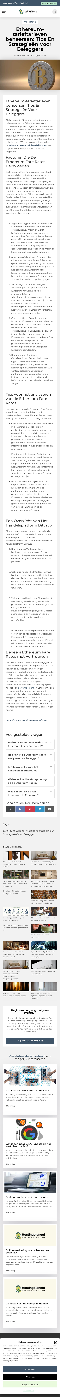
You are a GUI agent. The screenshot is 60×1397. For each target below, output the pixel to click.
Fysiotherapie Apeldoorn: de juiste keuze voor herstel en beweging (43, 954)
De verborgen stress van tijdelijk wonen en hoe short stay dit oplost (14, 954)
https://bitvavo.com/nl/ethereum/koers (27, 720)
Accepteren (30, 1369)
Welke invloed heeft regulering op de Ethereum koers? (30, 781)
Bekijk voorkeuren (30, 1384)
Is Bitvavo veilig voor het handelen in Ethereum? (30, 769)
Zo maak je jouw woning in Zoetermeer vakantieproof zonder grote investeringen (42, 883)
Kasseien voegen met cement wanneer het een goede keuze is (15, 927)
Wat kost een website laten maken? (27, 1090)
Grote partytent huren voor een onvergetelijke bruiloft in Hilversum (15, 883)
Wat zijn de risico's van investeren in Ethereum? (30, 793)
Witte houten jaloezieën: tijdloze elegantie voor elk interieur (41, 995)
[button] (55, 1342)
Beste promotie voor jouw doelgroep (28, 1197)
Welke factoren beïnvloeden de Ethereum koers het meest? (30, 744)
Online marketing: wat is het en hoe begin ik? (27, 1251)
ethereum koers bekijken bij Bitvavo (28, 145)
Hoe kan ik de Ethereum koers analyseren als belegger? (30, 756)
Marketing (30, 21)
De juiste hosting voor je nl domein (27, 1303)
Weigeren (30, 1377)
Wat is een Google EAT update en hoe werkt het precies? (28, 1145)
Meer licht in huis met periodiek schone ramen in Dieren (14, 864)
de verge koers (26, 687)
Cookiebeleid (28, 1391)
